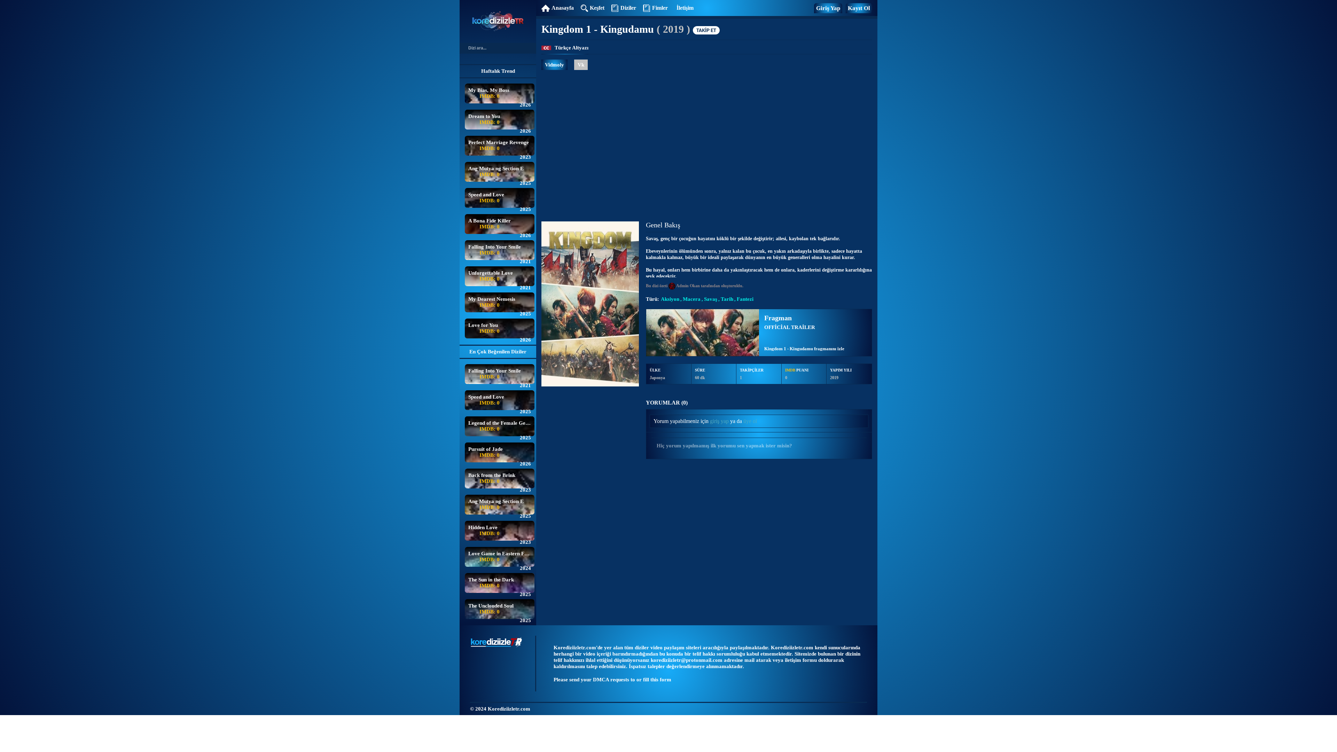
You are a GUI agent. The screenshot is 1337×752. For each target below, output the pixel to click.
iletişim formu (801, 660)
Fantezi (745, 299)
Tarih (727, 299)
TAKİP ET (706, 30)
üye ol (750, 421)
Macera (692, 299)
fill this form (657, 679)
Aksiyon (670, 299)
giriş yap (719, 421)
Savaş (710, 299)
